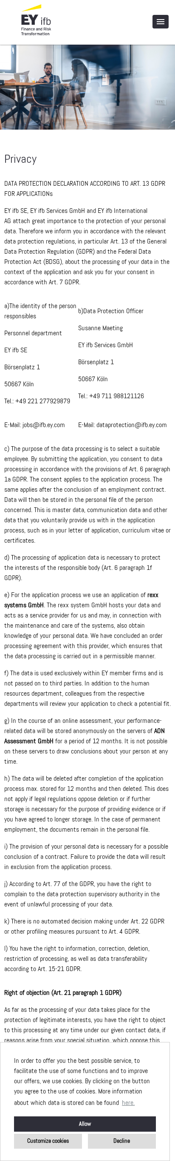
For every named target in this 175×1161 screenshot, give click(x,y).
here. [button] (128, 1103)
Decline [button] (121, 1141)
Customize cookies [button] (48, 1141)
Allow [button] (85, 1124)
